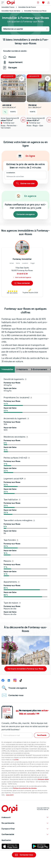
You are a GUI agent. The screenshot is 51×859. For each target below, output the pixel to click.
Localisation (10, 173)
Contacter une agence (25, 214)
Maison (12, 57)
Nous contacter (23, 283)
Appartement (15, 62)
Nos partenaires (8, 823)
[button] (25, 817)
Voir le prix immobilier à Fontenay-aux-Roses (25, 669)
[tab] (7, 369)
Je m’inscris (41, 735)
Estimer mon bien (27, 183)
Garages (12, 67)
